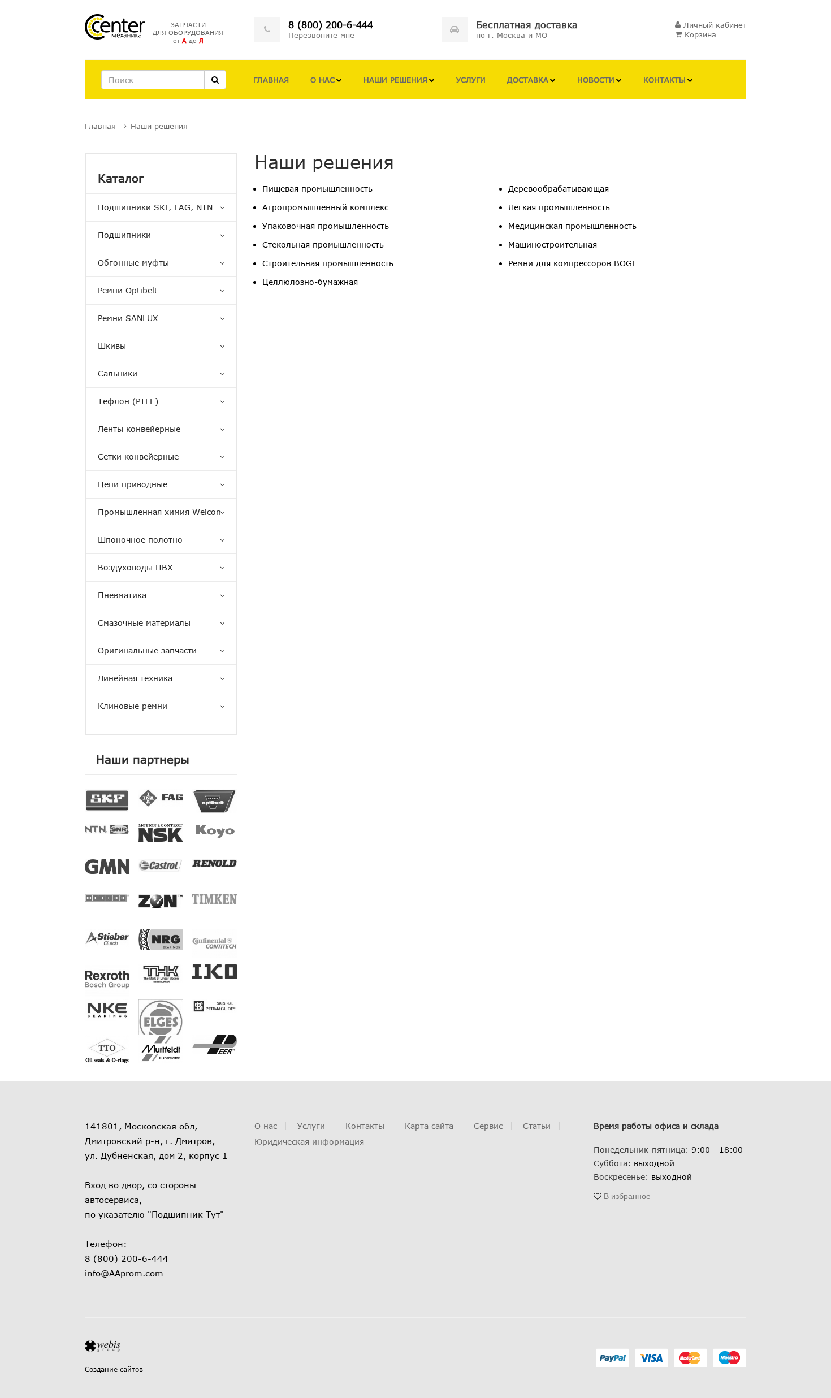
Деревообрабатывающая (558, 188)
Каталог (121, 178)
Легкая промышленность (559, 207)
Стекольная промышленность (323, 244)
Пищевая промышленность (317, 188)
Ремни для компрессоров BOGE (572, 263)
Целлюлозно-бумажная (310, 282)
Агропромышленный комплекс (325, 207)
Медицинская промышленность (572, 226)
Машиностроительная (552, 244)
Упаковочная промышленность (325, 226)
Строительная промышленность (327, 263)
